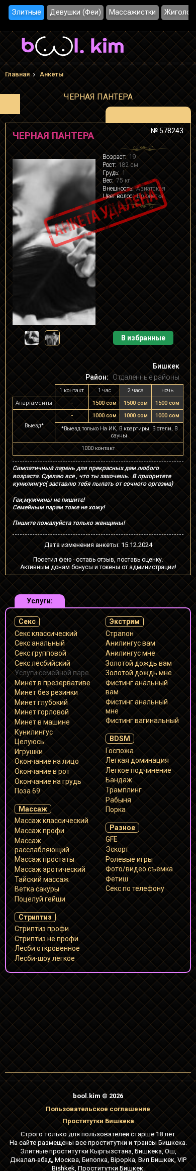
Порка (116, 809)
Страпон (120, 633)
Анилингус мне (130, 653)
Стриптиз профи (42, 929)
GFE (112, 839)
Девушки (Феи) (75, 12)
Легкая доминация (137, 760)
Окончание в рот (42, 771)
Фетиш (117, 879)
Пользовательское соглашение (98, 1109)
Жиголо (177, 12)
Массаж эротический (50, 869)
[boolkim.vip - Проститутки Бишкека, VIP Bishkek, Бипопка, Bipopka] (73, 57)
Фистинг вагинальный (142, 720)
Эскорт (117, 849)
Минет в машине (42, 722)
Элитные (26, 12)
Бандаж (119, 780)
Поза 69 (27, 791)
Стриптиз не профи (46, 939)
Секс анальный (40, 643)
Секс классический (46, 633)
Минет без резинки (46, 692)
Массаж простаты (44, 859)
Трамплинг (124, 790)
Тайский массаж (42, 879)
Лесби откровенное (47, 948)
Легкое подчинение (138, 770)
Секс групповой (40, 653)
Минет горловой (42, 712)
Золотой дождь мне (139, 673)
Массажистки (132, 12)
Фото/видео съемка (139, 869)
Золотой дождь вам (139, 663)
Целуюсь (29, 742)
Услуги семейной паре (52, 673)
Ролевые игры (129, 859)
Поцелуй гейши (40, 899)
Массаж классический (51, 821)
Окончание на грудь (48, 781)
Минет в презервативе (52, 683)
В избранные (143, 338)
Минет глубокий (41, 702)
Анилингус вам (130, 643)
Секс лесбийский (42, 663)
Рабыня (118, 800)
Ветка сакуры (37, 889)
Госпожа (120, 751)
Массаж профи (39, 831)
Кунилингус (34, 732)
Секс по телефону (135, 888)
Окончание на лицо (47, 761)
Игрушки (29, 752)
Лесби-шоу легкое (45, 958)
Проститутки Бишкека (98, 1121)
